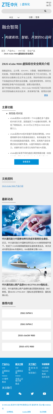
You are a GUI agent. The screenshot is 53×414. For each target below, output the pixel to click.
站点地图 (43, 412)
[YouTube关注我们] (44, 394)
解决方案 (19, 364)
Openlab (45, 371)
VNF (3, 368)
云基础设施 (6, 372)
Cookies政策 (26, 412)
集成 (4, 382)
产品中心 (11, 51)
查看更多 (26, 162)
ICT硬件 (5, 379)
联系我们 (32, 373)
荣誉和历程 (33, 369)
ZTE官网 (45, 368)
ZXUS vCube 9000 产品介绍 (12, 186)
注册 (31, 17)
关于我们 (32, 364)
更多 (46, 95)
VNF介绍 (21, 51)
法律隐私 (10, 412)
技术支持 (45, 377)
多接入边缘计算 (19, 380)
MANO (4, 376)
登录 (37, 17)
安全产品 (31, 51)
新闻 (44, 374)
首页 (3, 51)
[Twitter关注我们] (32, 394)
